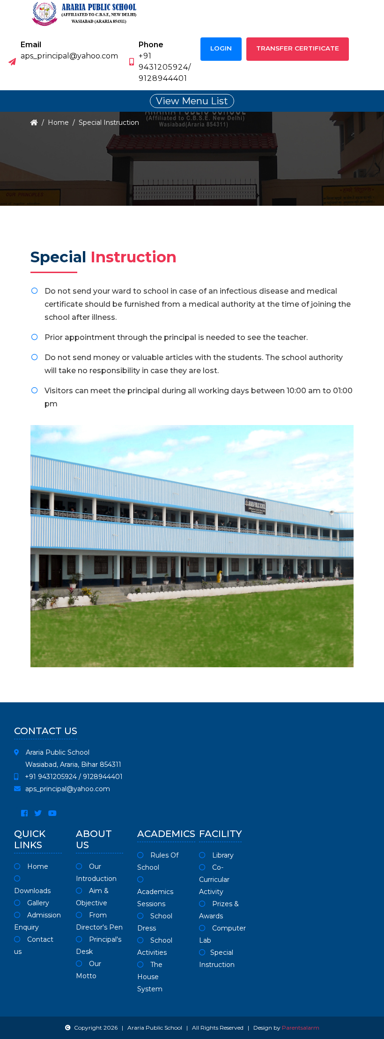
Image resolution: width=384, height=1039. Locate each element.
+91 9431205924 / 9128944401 (73, 776)
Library (222, 855)
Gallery (37, 903)
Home (58, 122)
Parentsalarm (300, 1027)
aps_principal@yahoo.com (67, 789)
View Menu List (192, 101)
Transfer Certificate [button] (297, 48)
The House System (149, 976)
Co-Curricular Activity (214, 879)
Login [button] (221, 48)
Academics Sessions (155, 897)
